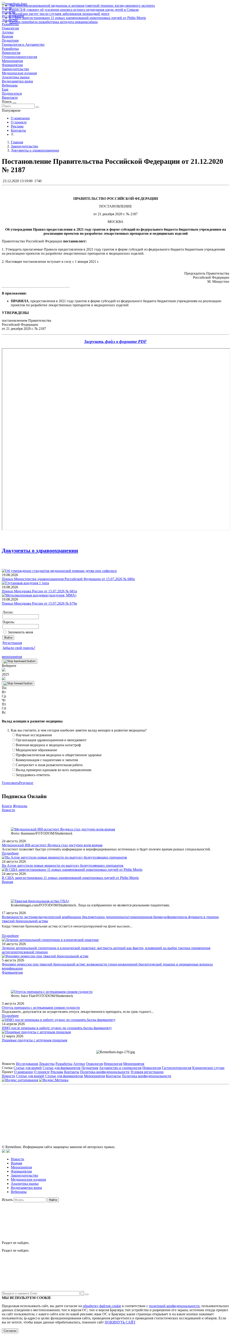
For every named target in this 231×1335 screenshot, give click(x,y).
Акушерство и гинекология (120, 1068)
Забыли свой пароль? (18, 648)
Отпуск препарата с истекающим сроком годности (41, 1007)
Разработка (10, 49)
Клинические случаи (208, 1068)
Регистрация (12, 643)
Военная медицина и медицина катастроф (48, 745)
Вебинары (10, 85)
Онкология (10, 28)
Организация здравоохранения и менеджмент (51, 740)
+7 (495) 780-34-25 (106, 1106)
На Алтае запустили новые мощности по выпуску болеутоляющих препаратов (62, 865)
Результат (26, 783)
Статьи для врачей (28, 1068)
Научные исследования (34, 735)
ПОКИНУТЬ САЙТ (120, 1322)
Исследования (27, 1064)
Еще (5, 89)
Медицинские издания (19, 73)
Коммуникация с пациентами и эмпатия (47, 760)
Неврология (11, 53)
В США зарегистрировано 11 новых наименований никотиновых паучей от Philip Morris (77, 18)
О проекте (19, 122)
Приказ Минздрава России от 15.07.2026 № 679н (39, 603)
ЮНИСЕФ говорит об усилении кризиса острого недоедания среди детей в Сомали (74, 10)
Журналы (20, 806)
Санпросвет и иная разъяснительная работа (49, 765)
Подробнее (10, 853)
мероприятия (12, 657)
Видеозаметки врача (17, 81)
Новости (8, 810)
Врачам (7, 36)
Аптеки (8, 32)
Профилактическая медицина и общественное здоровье (59, 755)
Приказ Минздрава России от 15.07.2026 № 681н (39, 591)
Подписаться (12, 93)
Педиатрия (10, 40)
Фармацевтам (12, 65)
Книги (7, 806)
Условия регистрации (147, 1072)
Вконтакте (10, 97)
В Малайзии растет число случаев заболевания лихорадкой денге (59, 14)
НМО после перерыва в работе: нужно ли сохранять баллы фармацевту (57, 1028)
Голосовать (10, 783)
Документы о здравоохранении (40, 550)
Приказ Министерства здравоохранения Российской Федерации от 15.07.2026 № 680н (68, 579)
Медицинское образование (36, 750)
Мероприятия (12, 61)
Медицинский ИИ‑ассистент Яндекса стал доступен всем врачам (52, 845)
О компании (20, 118)
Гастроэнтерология (176, 1068)
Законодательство (15, 69)
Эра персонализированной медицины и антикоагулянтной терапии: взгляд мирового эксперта (82, 5)
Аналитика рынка (16, 77)
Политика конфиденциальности (104, 1072)
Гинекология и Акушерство (23, 44)
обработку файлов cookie (102, 1306)
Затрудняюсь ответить (33, 775)
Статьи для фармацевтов (62, 1068)
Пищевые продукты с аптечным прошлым (34, 1040)
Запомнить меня (20, 632)
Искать (7, 1200)
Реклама (17, 126)
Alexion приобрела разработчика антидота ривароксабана (53, 22)
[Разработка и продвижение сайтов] (3, 1151)
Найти (53, 1200)
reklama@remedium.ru (165, 1106)
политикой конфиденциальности (174, 1306)
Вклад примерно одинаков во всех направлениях (54, 770)
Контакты (18, 130)
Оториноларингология (19, 57)
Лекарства (47, 1064)
